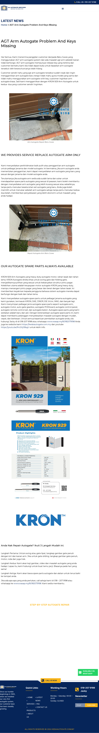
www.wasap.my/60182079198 (61, 321)
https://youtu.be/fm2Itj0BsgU (15, 327)
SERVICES (31, 704)
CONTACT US (42, 707)
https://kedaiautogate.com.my (36, 324)
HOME (30, 697)
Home (4, 25)
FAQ (38, 704)
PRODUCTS (31, 710)
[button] (62, 8)
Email (77, 702)
